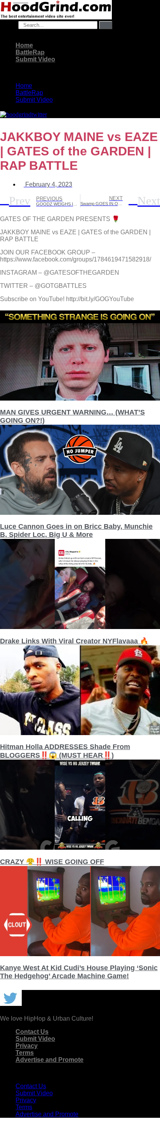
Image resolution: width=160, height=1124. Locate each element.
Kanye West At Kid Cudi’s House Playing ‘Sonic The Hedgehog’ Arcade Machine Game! (79, 972)
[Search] (105, 25)
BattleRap (30, 52)
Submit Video (35, 59)
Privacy (27, 1045)
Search (8, 24)
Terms (25, 1052)
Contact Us (32, 1031)
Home (24, 45)
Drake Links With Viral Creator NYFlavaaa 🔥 (74, 641)
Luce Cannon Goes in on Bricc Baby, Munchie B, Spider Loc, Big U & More (76, 530)
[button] (80, 72)
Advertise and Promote (49, 1059)
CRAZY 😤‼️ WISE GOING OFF (52, 862)
